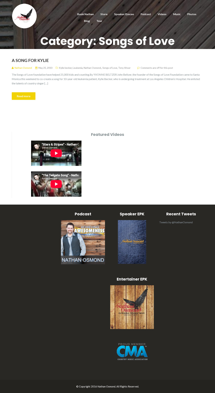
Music (177, 14)
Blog (87, 20)
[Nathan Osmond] (24, 15)
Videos (162, 14)
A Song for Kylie (30, 60)
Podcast (146, 14)
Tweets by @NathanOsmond (176, 222)
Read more (23, 96)
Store (104, 14)
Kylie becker (65, 67)
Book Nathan (85, 14)
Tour (99, 20)
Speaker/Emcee (124, 14)
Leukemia (78, 67)
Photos (191, 14)
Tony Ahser (124, 67)
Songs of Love (109, 67)
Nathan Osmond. (92, 67)
